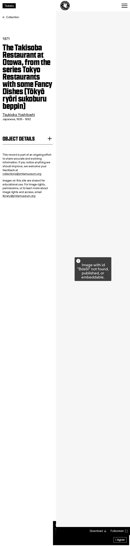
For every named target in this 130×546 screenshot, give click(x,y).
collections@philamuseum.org (22, 174)
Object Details (19, 138)
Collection (12, 17)
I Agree (120, 539)
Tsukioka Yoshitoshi (19, 115)
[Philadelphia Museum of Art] (65, 5)
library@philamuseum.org (19, 196)
